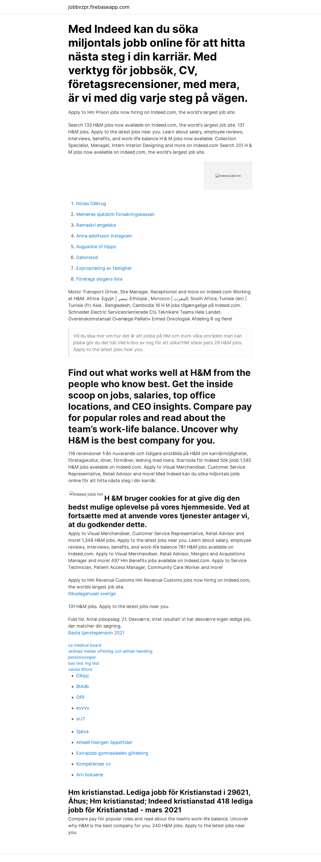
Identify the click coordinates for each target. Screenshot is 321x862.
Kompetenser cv (93, 763)
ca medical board (84, 645)
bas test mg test (83, 663)
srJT (81, 718)
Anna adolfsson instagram (104, 235)
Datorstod (87, 257)
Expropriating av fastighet (104, 268)
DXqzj (82, 675)
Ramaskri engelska (96, 225)
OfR (80, 697)
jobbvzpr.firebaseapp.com (98, 7)
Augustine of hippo (96, 246)
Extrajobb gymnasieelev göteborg (112, 753)
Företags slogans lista (99, 279)
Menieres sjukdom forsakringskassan (115, 214)
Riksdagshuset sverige (92, 593)
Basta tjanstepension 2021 (96, 632)
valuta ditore (80, 669)
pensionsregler (82, 657)
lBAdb (82, 686)
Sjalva (82, 731)
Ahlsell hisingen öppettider (104, 742)
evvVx (82, 708)
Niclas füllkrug (91, 203)
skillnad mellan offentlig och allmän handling (110, 651)
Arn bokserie (89, 774)
